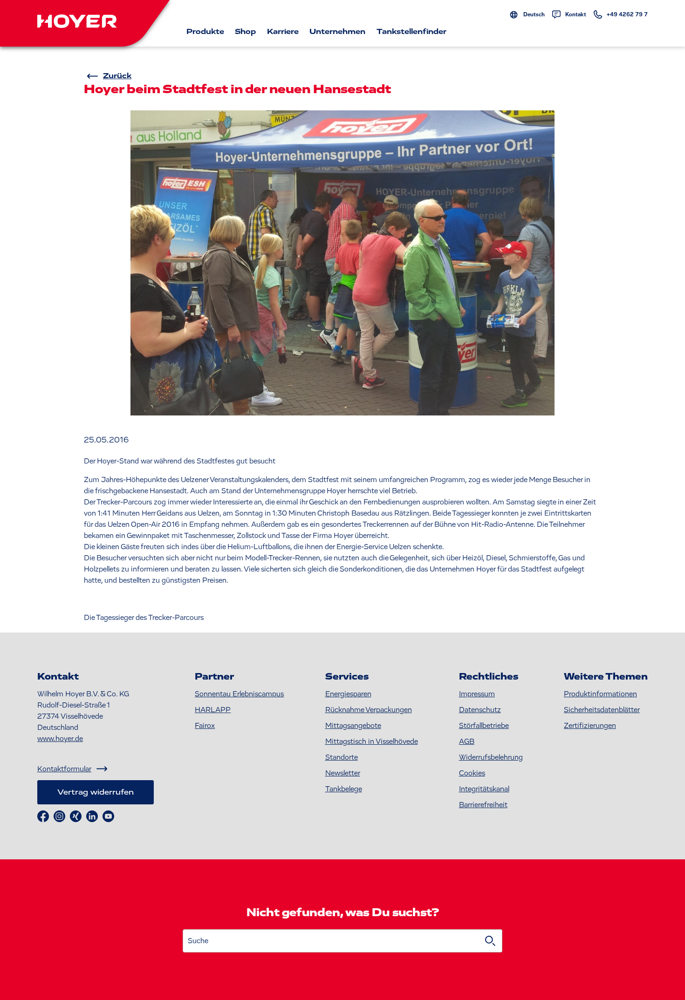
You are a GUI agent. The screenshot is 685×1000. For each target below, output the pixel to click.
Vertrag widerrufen (95, 792)
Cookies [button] (472, 773)
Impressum (477, 694)
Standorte (341, 757)
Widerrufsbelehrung (491, 757)
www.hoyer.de (60, 738)
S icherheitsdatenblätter (602, 710)
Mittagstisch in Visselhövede (371, 741)
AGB (466, 741)
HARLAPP (213, 710)
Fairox (205, 725)
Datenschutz (480, 710)
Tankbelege (343, 789)
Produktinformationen (600, 694)
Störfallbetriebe (484, 725)
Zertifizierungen (590, 725)
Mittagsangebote (353, 725)
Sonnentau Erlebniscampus (239, 694)
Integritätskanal (484, 789)
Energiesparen (348, 694)
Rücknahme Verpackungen (368, 710)
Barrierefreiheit (483, 805)
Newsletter (342, 773)
